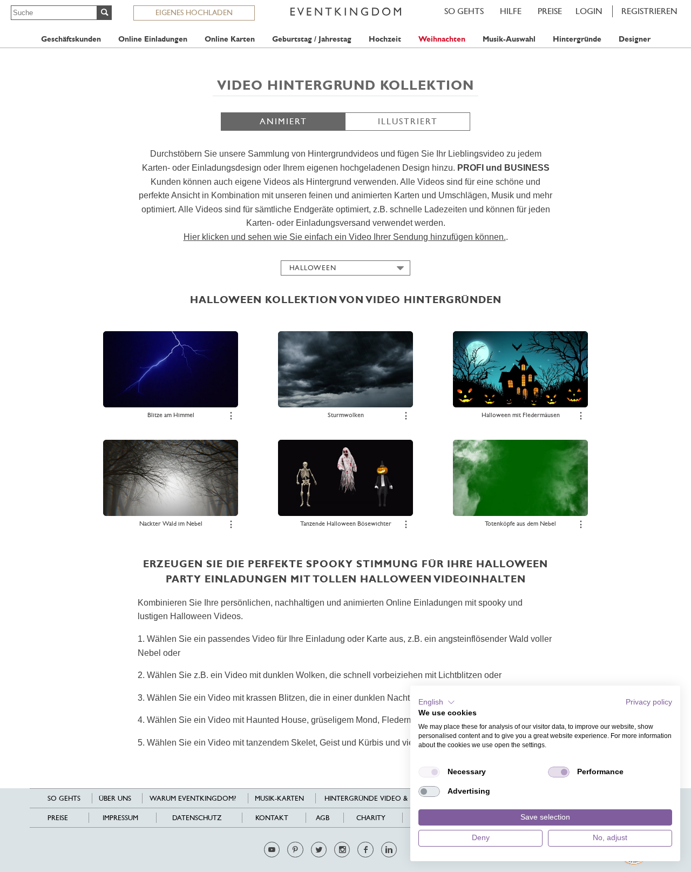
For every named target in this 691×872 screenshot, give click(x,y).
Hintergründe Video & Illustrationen (394, 798)
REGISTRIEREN (649, 11)
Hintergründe (577, 39)
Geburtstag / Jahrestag (311, 39)
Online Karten (230, 39)
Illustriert (408, 121)
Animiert (283, 121)
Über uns (115, 798)
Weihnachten (441, 39)
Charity (370, 818)
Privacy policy (649, 702)
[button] (436, 702)
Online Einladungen (152, 39)
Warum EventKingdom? (193, 798)
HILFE (510, 11)
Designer (635, 39)
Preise (550, 11)
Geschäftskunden (71, 39)
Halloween (312, 268)
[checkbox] (429, 772)
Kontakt (271, 818)
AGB (322, 818)
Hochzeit (385, 39)
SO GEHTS (464, 11)
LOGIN (588, 11)
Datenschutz (196, 818)
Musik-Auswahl (509, 39)
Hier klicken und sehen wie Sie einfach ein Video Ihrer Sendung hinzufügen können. (345, 237)
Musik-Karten (279, 798)
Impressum (120, 818)
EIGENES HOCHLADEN (194, 12)
